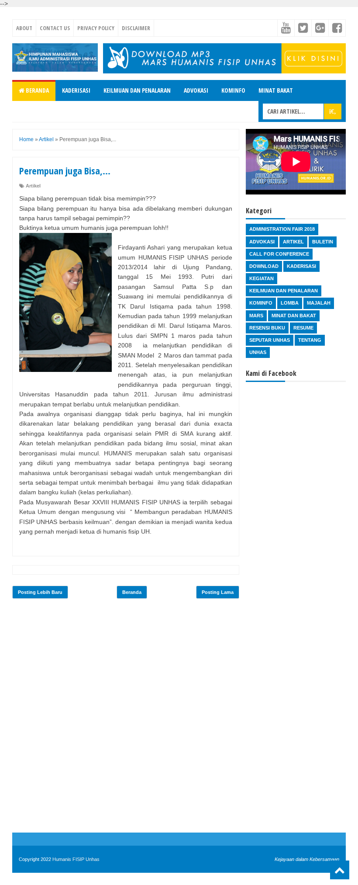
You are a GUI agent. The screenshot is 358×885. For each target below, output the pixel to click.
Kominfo (233, 90)
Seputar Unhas (269, 340)
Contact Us (55, 28)
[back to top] (339, 870)
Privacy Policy (95, 28)
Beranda (36, 90)
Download (264, 266)
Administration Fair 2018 (282, 229)
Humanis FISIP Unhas (76, 859)
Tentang (309, 340)
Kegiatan (261, 278)
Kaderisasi (76, 90)
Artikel (33, 185)
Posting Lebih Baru (40, 592)
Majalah (318, 302)
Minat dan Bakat (294, 315)
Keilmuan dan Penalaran (137, 90)
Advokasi (196, 90)
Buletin (322, 241)
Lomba (290, 302)
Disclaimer (136, 28)
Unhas (257, 352)
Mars (256, 315)
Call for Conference (279, 254)
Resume (303, 327)
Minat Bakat (275, 90)
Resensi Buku (267, 327)
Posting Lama (218, 592)
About (24, 28)
